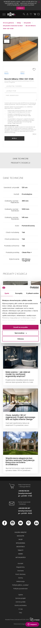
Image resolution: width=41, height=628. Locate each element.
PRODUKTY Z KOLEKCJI (20, 163)
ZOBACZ (20, 8)
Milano (22, 73)
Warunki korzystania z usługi (24, 104)
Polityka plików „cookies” (20, 585)
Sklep (21, 539)
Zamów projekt (20, 598)
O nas (21, 609)
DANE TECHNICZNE (20, 159)
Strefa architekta (20, 605)
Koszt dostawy (20, 574)
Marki (20, 554)
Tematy (20, 550)
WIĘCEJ (34, 134)
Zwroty (20, 578)
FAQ (20, 613)
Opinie (20, 595)
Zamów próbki (20, 602)
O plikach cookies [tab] (32, 293)
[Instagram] (12, 525)
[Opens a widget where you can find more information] (32, 624)
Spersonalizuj (19, 333)
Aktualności (21, 557)
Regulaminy (20, 567)
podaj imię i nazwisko (14, 86)
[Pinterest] (28, 525)
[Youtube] (20, 525)
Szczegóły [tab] (18, 293)
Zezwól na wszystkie (20, 327)
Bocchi (6, 73)
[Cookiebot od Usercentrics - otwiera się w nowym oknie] (30, 287)
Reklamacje (21, 581)
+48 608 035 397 (24, 508)
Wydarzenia (20, 543)
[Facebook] (4, 525)
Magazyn (20, 536)
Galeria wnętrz (20, 532)
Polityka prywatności (10, 104)
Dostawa (21, 571)
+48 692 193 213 (23, 491)
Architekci (20, 547)
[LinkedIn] (36, 525)
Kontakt (20, 563)
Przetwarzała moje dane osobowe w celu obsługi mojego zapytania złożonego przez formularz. (20, 111)
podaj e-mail (11, 91)
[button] (6, 36)
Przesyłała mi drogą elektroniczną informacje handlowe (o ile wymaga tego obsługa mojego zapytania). (19, 115)
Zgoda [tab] (7, 293)
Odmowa (20, 339)
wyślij (14, 138)
